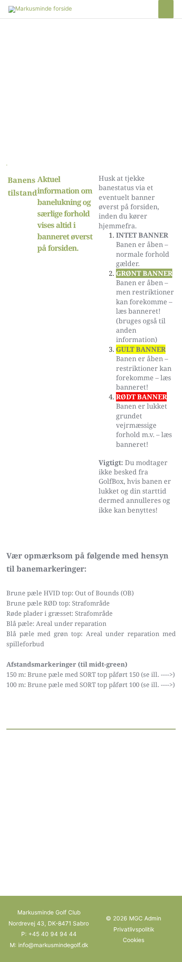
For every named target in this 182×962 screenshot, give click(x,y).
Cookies (133, 940)
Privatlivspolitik (133, 929)
